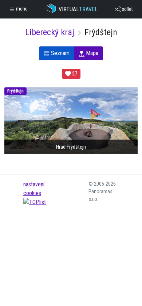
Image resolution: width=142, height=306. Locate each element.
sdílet (127, 9)
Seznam (60, 53)
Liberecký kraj (49, 32)
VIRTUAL (78, 9)
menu (21, 9)
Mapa (91, 53)
